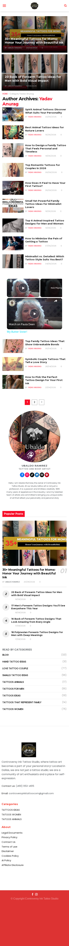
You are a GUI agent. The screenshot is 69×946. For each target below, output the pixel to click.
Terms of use (9, 846)
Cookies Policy (10, 856)
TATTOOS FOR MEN (13, 688)
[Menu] (4, 6)
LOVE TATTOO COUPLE (15, 668)
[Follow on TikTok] (32, 475)
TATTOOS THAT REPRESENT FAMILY (21, 702)
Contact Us (8, 842)
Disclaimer (8, 851)
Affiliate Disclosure (13, 865)
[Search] (65, 6)
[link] (12, 303)
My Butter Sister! (28, 303)
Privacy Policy (9, 837)
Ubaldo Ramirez (15, 48)
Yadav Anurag (34, 117)
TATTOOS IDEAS (11, 695)
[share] (56, 301)
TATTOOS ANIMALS (13, 682)
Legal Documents (12, 832)
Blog (5, 654)
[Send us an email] (42, 475)
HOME (5, 93)
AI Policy (6, 860)
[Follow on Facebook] (22, 475)
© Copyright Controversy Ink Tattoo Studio (34, 898)
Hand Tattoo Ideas (14, 661)
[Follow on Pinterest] (47, 475)
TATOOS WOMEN (11, 814)
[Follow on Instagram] (27, 475)
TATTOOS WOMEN (12, 709)
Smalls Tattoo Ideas (15, 675)
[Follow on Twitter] (37, 475)
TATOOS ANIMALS (12, 819)
